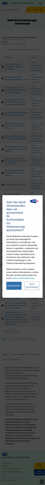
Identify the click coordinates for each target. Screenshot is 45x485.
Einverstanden (14, 286)
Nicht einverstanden (32, 285)
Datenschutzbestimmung (23, 278)
